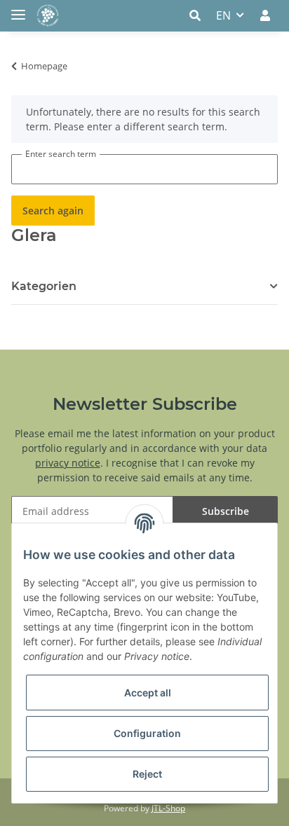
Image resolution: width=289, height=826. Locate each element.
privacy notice (67, 462)
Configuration (147, 733)
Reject (147, 774)
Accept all (147, 692)
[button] (198, 15)
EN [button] (223, 15)
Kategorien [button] (43, 286)
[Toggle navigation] (18, 9)
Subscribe (225, 511)
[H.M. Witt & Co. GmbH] (47, 16)
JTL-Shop (168, 808)
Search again (52, 210)
